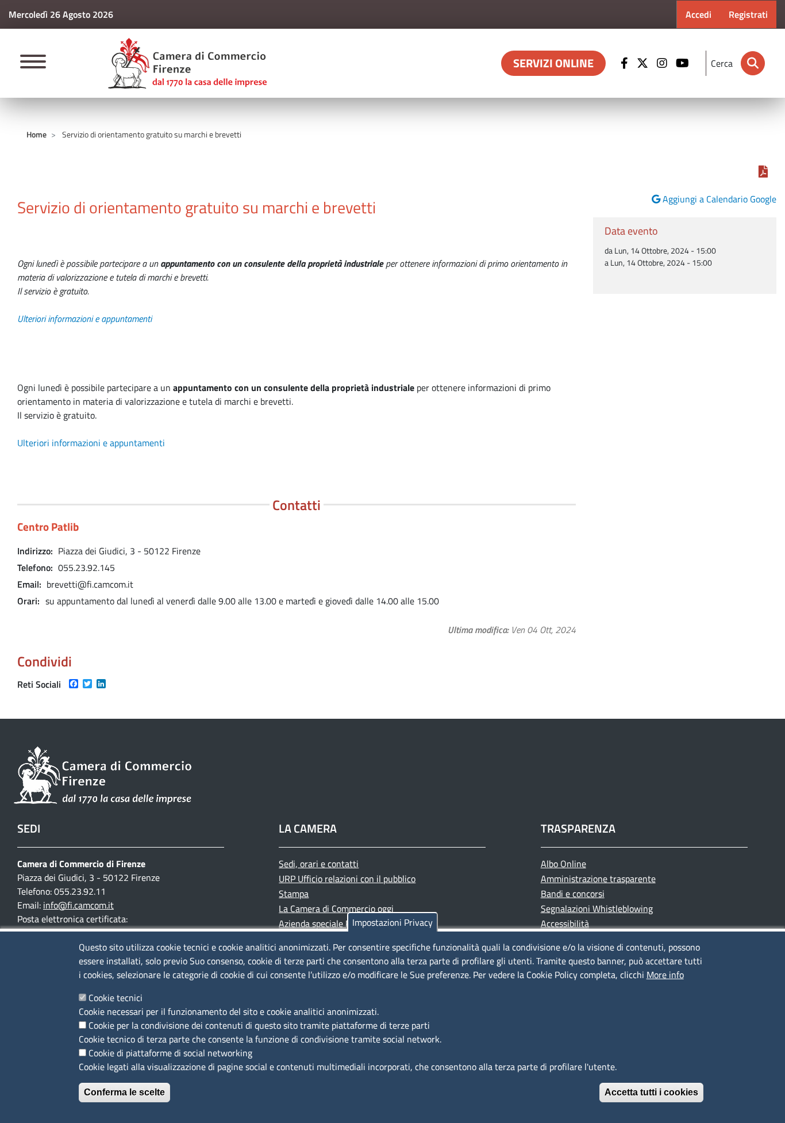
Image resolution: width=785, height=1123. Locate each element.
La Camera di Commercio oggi (336, 908)
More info (665, 975)
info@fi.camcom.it (78, 905)
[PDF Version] (763, 171)
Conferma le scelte (124, 1092)
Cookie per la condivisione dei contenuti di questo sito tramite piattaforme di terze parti (259, 1025)
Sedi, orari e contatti (319, 864)
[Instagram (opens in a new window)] (663, 63)
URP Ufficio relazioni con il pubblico (347, 879)
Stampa (294, 893)
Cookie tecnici (115, 998)
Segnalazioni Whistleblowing (597, 908)
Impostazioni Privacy (392, 922)
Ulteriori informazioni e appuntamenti (84, 318)
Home (36, 134)
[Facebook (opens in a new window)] (626, 63)
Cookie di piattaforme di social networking (170, 1053)
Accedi (698, 14)
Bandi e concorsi (573, 893)
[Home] (187, 63)
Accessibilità (565, 923)
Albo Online (563, 864)
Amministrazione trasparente (598, 879)
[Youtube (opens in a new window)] (684, 63)
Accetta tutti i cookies (651, 1092)
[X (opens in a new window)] (644, 63)
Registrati (748, 14)
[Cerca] (753, 63)
